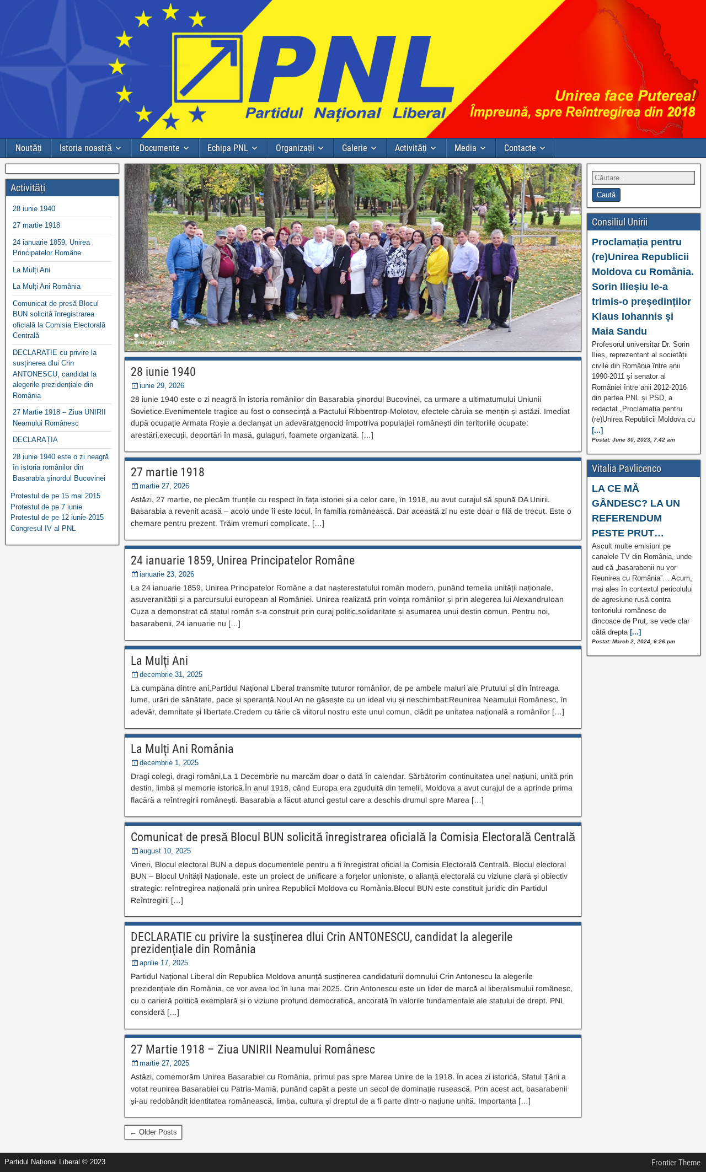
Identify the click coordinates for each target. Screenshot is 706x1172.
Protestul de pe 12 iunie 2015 (57, 517)
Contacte (520, 148)
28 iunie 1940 (163, 372)
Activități (411, 148)
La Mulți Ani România (182, 749)
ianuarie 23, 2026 (167, 574)
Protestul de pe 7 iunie (46, 507)
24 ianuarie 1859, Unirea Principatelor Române (243, 560)
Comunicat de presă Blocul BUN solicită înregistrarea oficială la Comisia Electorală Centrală (353, 837)
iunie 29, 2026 (162, 385)
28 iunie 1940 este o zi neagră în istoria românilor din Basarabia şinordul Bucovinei (61, 467)
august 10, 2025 (165, 851)
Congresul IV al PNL (43, 528)
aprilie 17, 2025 (164, 963)
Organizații (295, 148)
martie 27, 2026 (164, 486)
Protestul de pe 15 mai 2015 (55, 496)
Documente (160, 148)
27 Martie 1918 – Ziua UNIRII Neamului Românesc (253, 1049)
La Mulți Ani (159, 661)
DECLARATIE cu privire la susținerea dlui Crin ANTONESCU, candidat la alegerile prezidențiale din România (321, 943)
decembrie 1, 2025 (169, 763)
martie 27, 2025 (164, 1063)
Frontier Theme (675, 1163)
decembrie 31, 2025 (171, 674)
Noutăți (28, 148)
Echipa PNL (227, 148)
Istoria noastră (86, 148)
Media (465, 148)
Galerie (354, 148)
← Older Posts (153, 1132)
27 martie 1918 (168, 472)
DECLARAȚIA (35, 440)
